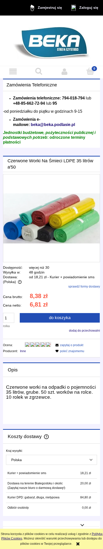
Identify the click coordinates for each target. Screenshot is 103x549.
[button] (13, 71)
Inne (23, 351)
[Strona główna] (51, 40)
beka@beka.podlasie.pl (53, 124)
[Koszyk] (90, 71)
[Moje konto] (64, 71)
